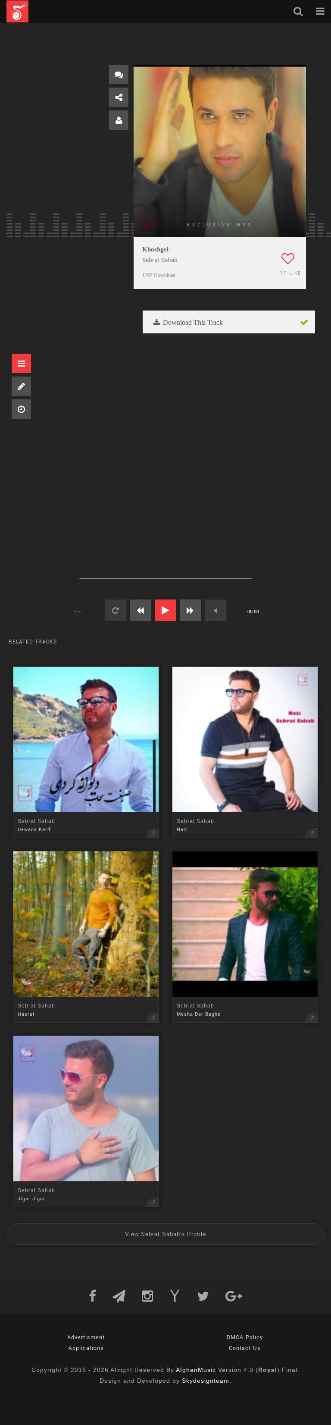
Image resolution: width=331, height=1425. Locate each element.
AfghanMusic (196, 1369)
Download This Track (192, 322)
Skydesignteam (205, 1380)
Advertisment (86, 1337)
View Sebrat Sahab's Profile (165, 1234)
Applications (86, 1348)
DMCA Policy (245, 1337)
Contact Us (245, 1348)
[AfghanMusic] (17, 11)
